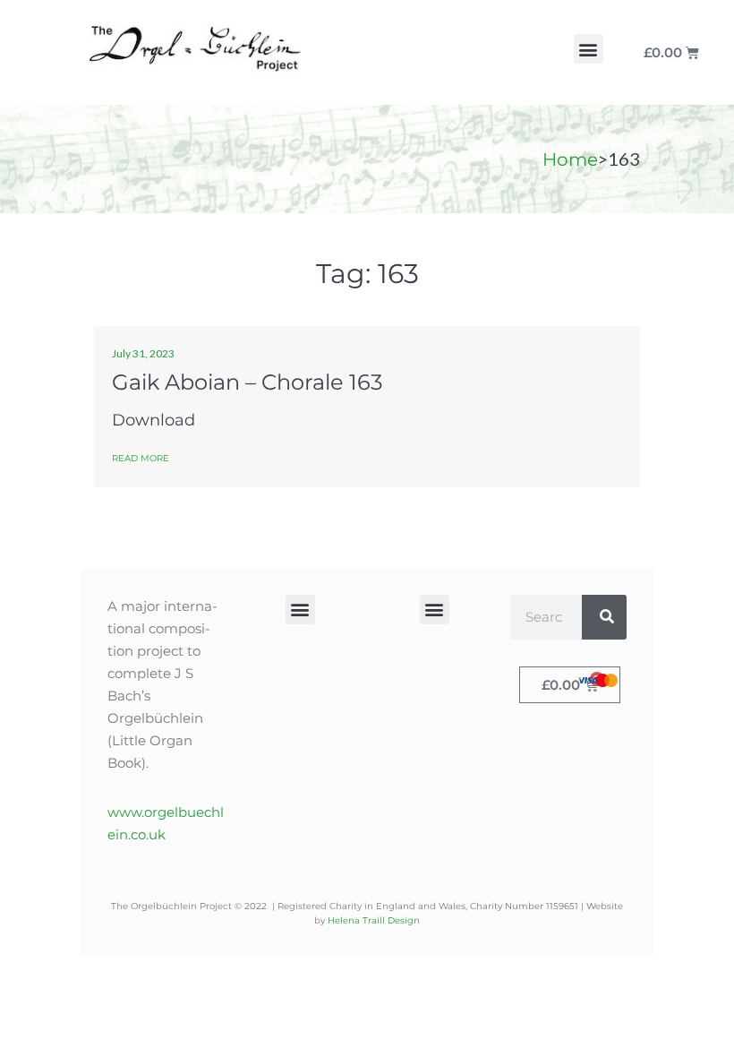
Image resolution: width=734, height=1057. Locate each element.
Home (570, 159)
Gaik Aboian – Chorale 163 (247, 382)
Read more (140, 458)
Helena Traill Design (374, 920)
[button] (588, 49)
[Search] (604, 617)
